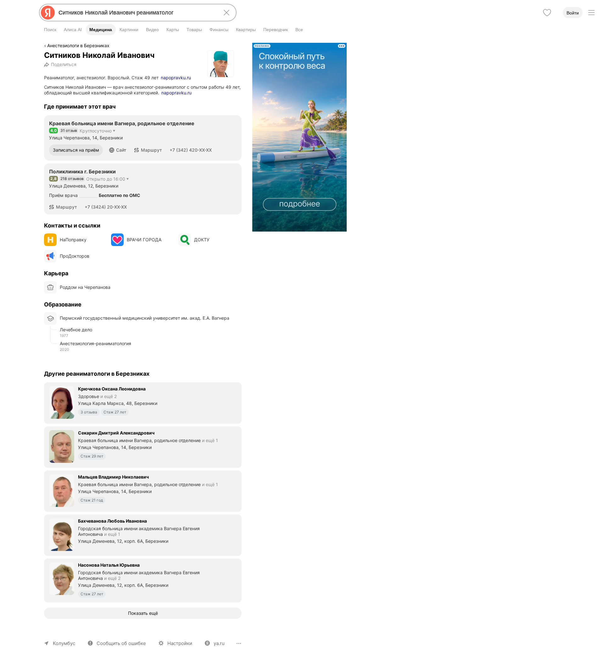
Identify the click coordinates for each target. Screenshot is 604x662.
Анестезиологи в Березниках (78, 45)
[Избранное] (547, 13)
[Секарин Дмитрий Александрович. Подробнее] (143, 446)
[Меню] (591, 12)
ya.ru (219, 643)
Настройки (179, 643)
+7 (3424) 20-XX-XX (106, 207)
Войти (573, 12)
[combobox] (136, 12)
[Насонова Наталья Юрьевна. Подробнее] (143, 579)
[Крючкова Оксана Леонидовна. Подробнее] (143, 402)
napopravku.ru (176, 77)
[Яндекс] (48, 13)
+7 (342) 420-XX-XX (191, 150)
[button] (117, 150)
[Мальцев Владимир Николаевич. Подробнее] (143, 490)
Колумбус (64, 643)
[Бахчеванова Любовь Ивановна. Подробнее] (143, 534)
